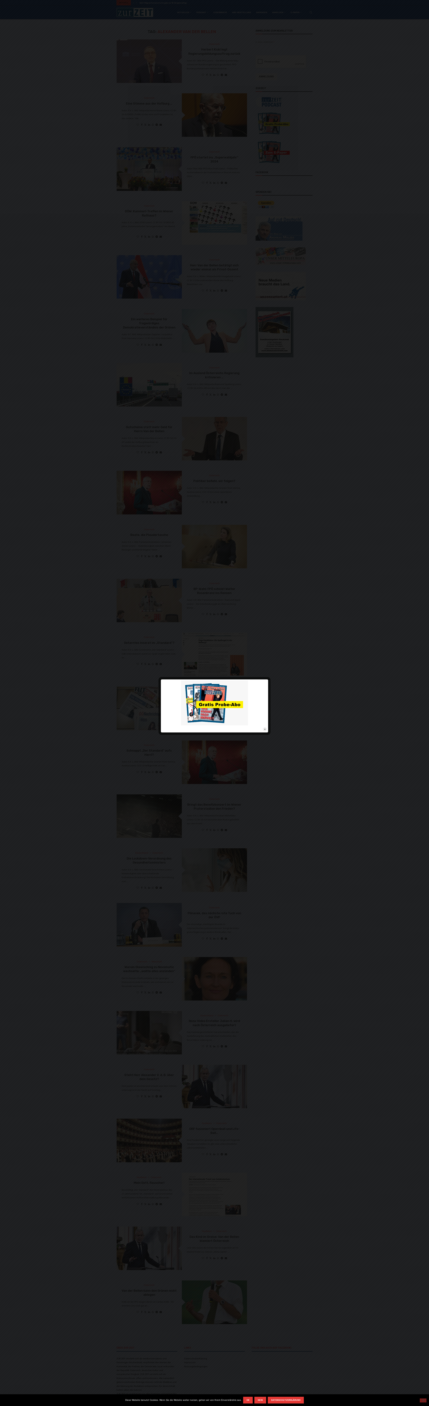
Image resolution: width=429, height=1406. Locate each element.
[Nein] (423, 1400)
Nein (260, 1400)
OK (248, 1400)
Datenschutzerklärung (285, 1400)
